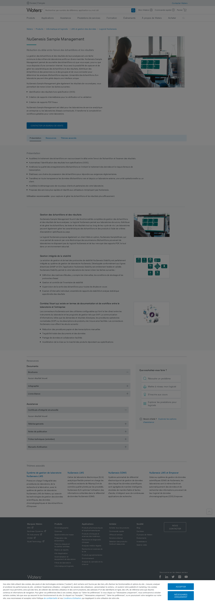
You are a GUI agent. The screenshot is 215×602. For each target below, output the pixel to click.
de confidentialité (50, 598)
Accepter (181, 586)
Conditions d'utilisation (72, 598)
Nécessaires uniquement (180, 595)
